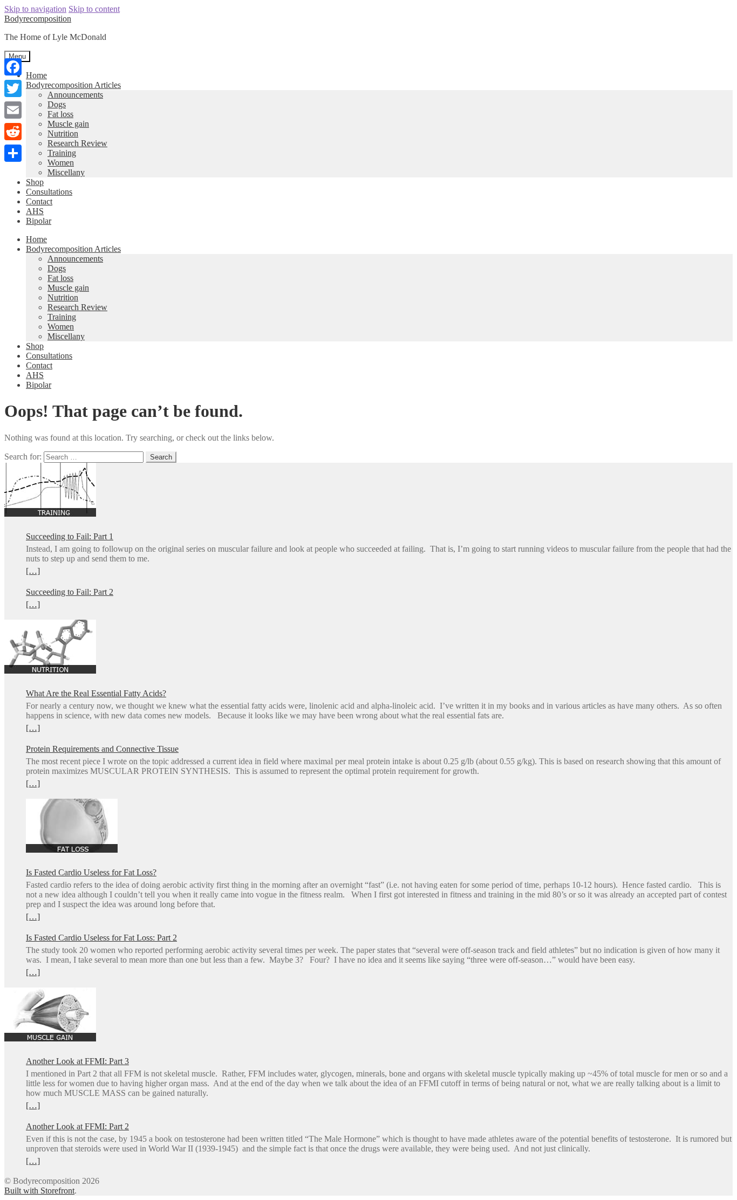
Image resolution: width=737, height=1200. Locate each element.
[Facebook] (13, 67)
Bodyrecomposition (37, 18)
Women (60, 162)
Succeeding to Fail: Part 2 (69, 591)
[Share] (13, 153)
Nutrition (62, 133)
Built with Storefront (39, 1190)
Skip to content (94, 8)
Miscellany (66, 172)
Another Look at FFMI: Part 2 (77, 1126)
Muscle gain (68, 123)
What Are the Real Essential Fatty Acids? (96, 693)
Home (36, 75)
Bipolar (38, 220)
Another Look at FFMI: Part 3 (77, 1061)
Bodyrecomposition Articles (73, 85)
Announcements (75, 94)
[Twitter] (13, 88)
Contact (39, 201)
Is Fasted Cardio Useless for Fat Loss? (91, 872)
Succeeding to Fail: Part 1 (69, 536)
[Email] (13, 110)
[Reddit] (13, 131)
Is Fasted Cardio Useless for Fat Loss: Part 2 (101, 937)
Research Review (77, 143)
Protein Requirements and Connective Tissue (102, 748)
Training (61, 152)
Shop (35, 182)
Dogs (56, 104)
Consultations (49, 191)
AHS (35, 211)
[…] (33, 570)
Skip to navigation (35, 8)
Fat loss (60, 114)
